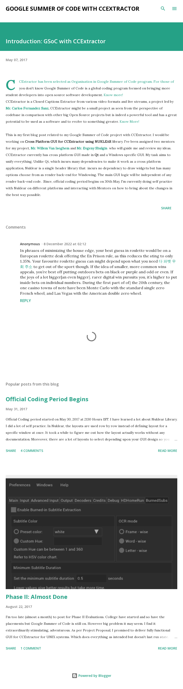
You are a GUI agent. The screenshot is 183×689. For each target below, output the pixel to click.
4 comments (31, 450)
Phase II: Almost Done (36, 597)
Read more (167, 450)
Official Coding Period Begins (47, 399)
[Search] (163, 8)
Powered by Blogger (94, 675)
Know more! (113, 95)
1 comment (30, 648)
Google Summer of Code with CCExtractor (72, 8)
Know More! (129, 121)
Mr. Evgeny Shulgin (92, 148)
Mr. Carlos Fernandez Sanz (27, 108)
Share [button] (166, 208)
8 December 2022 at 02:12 (65, 244)
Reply (25, 300)
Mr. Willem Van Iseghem (50, 148)
